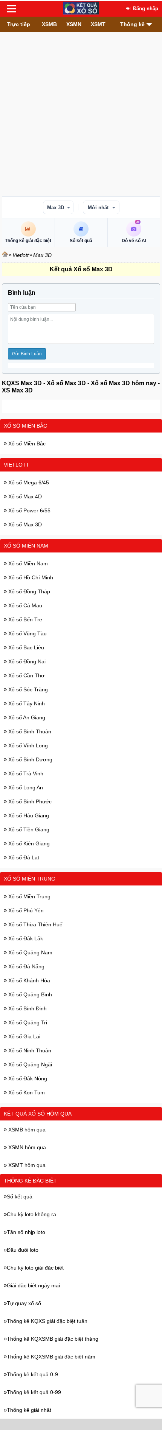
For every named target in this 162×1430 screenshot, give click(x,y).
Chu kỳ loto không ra (31, 1214)
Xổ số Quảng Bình (29, 994)
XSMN (73, 24)
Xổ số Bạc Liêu (25, 647)
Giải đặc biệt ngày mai (33, 1285)
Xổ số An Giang (26, 717)
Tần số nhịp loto (26, 1232)
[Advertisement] (81, 113)
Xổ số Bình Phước (29, 801)
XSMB (49, 24)
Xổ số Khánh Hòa (28, 980)
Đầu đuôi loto (22, 1250)
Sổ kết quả (19, 1196)
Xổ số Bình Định (27, 1008)
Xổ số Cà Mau (24, 605)
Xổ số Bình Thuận (29, 731)
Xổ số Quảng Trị (27, 1022)
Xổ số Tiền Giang (28, 829)
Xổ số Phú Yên (25, 910)
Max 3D (55, 207)
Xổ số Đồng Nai (26, 661)
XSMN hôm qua (26, 1147)
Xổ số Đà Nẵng (25, 966)
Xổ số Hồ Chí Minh (30, 577)
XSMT (98, 24)
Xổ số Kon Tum (26, 1092)
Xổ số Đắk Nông (27, 1078)
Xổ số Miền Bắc (25, 426)
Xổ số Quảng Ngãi (29, 1064)
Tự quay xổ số (24, 1303)
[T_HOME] (5, 255)
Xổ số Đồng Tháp (28, 591)
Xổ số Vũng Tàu (27, 633)
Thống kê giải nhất (29, 1410)
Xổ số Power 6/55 (28, 510)
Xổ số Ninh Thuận (29, 1050)
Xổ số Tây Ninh (26, 703)
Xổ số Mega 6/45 (28, 482)
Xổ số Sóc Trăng (27, 689)
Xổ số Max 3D (24, 524)
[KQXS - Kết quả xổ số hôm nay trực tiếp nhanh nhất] (81, 9)
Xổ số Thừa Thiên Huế (35, 924)
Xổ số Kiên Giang (28, 843)
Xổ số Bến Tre (24, 619)
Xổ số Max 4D (24, 496)
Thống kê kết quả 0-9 (32, 1374)
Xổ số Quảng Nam (29, 952)
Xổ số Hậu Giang (28, 815)
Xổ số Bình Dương (29, 759)
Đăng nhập (144, 8)
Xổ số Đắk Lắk (25, 938)
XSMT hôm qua (26, 1165)
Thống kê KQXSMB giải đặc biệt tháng (52, 1339)
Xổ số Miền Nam (26, 546)
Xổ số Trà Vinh (25, 773)
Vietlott (20, 255)
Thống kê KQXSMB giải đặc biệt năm (51, 1357)
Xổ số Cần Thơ (25, 675)
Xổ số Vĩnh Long (27, 745)
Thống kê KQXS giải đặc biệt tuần (47, 1321)
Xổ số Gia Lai (23, 1036)
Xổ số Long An (25, 787)
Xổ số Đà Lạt (23, 857)
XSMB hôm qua (26, 1130)
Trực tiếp (18, 24)
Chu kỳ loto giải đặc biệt (35, 1268)
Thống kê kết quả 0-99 (34, 1392)
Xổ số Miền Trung (29, 879)
